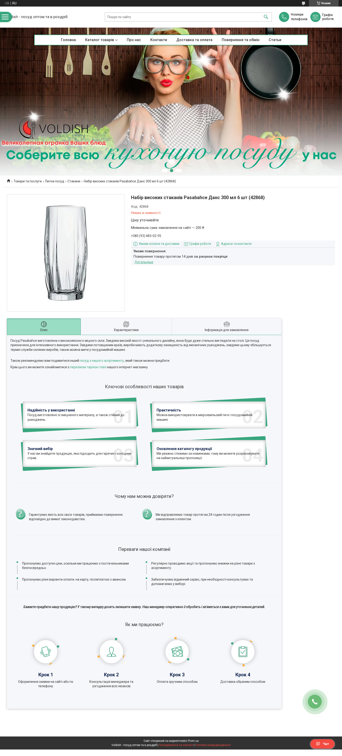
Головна (68, 40)
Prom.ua (193, 741)
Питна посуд (54, 181)
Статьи (275, 40)
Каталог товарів (99, 40)
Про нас (134, 40)
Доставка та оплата (194, 40)
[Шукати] (266, 17)
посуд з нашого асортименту (102, 360)
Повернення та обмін (240, 40)
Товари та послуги (27, 181)
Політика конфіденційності (213, 745)
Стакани (73, 181)
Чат (326, 744)
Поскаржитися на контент (176, 745)
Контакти (158, 40)
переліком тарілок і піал (88, 367)
